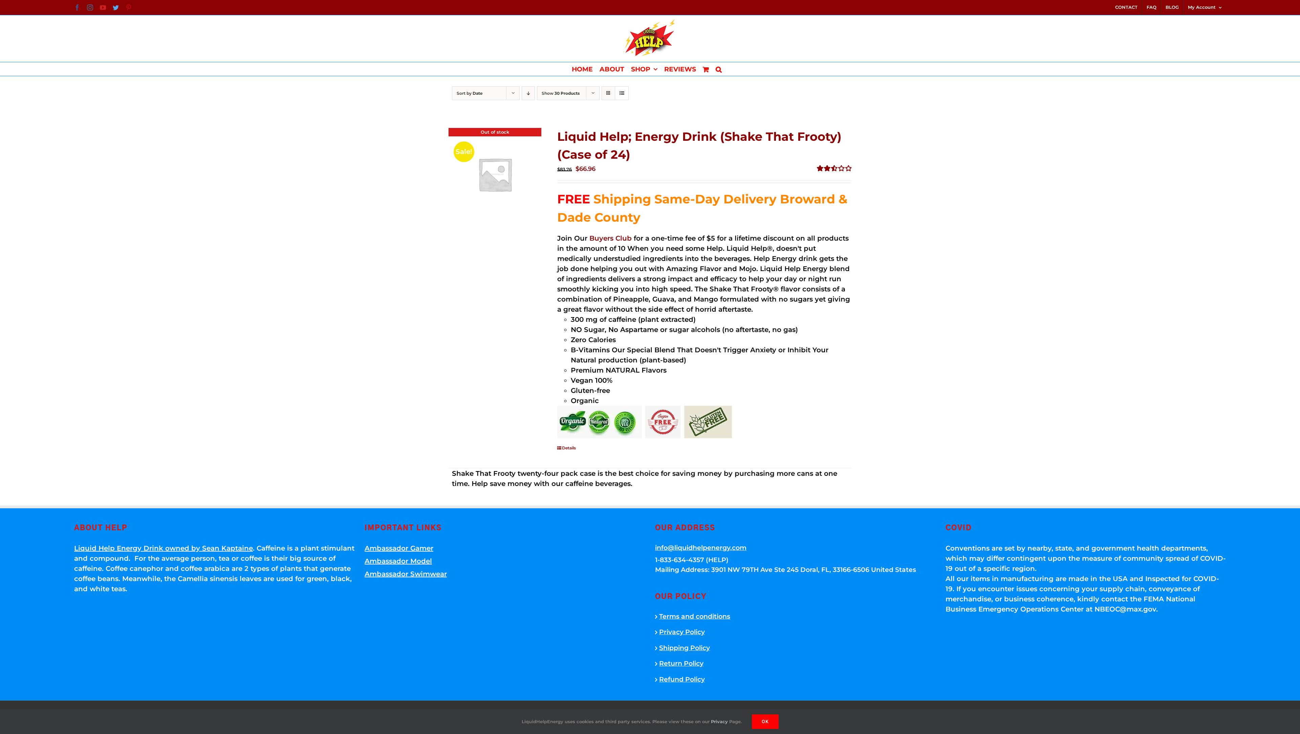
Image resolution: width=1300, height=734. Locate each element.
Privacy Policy (682, 632)
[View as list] (621, 93)
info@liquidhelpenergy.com (700, 548)
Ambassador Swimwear (406, 574)
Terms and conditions (694, 616)
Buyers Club (610, 238)
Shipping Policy (684, 648)
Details (569, 447)
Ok (765, 721)
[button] (719, 69)
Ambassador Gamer (399, 548)
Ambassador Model (398, 561)
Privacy (719, 721)
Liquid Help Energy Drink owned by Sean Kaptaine (163, 548)
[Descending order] (528, 93)
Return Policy (681, 663)
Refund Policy (682, 679)
